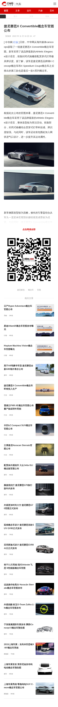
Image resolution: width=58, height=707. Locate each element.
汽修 (40, 10)
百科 (52, 10)
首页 (6, 10)
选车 (29, 10)
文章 (17, 10)
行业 (15, 42)
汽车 (18, 4)
